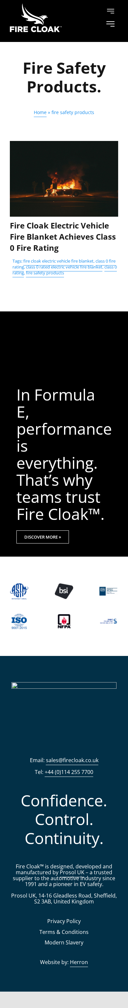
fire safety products (45, 273)
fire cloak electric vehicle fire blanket (58, 261)
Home (40, 112)
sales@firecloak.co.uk (72, 760)
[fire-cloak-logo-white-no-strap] (36, 6)
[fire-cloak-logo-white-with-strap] (64, 685)
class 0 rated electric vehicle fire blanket (64, 267)
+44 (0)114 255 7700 (69, 772)
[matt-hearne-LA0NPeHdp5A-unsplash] (64, 144)
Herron (79, 962)
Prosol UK (72, 872)
